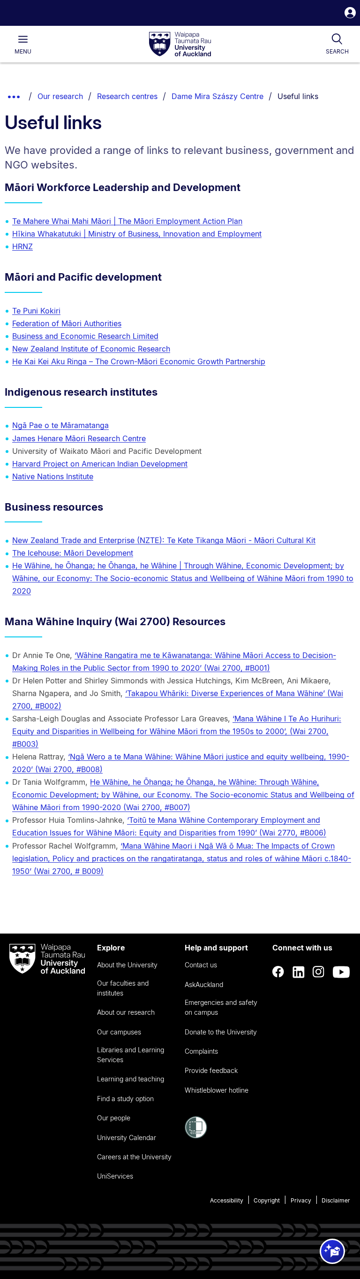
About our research (126, 1012)
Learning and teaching (130, 1079)
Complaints (201, 1051)
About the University (127, 965)
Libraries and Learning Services (130, 1055)
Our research (60, 96)
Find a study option (125, 1099)
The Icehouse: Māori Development (72, 553)
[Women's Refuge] (196, 1136)
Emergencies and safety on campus (221, 1007)
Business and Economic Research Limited (85, 336)
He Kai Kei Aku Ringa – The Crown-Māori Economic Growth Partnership (138, 361)
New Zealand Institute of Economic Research (91, 348)
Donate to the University (221, 1032)
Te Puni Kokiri (36, 310)
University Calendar (126, 1137)
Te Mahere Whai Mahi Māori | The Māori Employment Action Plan (127, 221)
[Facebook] (278, 972)
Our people (113, 1118)
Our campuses (119, 1032)
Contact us (201, 965)
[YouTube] (341, 972)
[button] (350, 14)
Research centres (127, 96)
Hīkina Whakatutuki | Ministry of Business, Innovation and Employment (137, 233)
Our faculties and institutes (123, 988)
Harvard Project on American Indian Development (100, 463)
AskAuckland (204, 984)
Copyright (267, 1200)
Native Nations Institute (52, 476)
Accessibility (226, 1200)
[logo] (180, 44)
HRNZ (22, 246)
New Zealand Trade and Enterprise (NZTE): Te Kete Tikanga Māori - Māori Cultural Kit (163, 540)
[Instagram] (319, 972)
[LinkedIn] (298, 972)
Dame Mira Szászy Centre (217, 96)
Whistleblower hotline (216, 1090)
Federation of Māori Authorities (66, 323)
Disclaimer (336, 1200)
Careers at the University (134, 1157)
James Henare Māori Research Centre (79, 438)
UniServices (115, 1176)
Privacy (301, 1200)
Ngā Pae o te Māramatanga (60, 425)
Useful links (298, 96)
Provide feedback (211, 1070)
